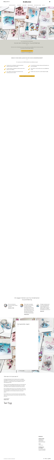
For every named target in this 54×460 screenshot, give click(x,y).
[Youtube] (5, 1)
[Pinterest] (7, 1)
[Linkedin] (6, 1)
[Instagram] (43, 458)
